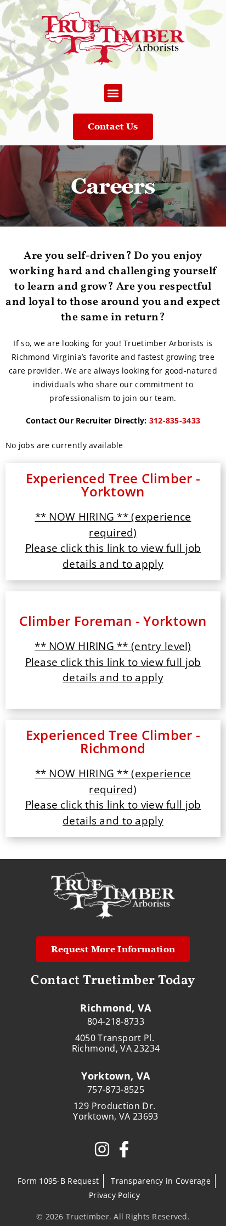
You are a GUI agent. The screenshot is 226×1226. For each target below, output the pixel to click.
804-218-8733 (115, 1021)
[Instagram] (102, 1149)
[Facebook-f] (124, 1149)
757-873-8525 (115, 1089)
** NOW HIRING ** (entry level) (113, 646)
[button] (113, 93)
